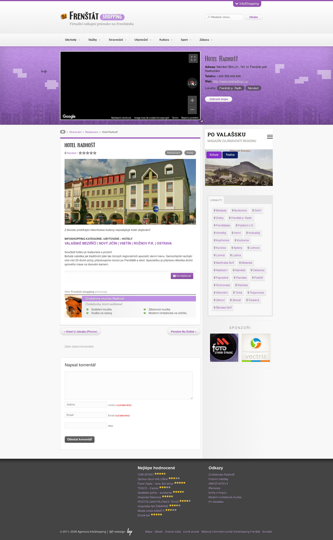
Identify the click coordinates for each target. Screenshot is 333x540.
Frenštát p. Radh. (230, 88)
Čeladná (253, 300)
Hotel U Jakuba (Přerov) (80, 331)
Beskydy (221, 210)
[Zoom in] (192, 100)
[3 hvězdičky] (87, 153)
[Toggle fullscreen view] (193, 58)
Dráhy (219, 218)
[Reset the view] (192, 83)
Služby (92, 39)
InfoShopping (249, 3)
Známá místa (173, 531)
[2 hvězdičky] (84, 153)
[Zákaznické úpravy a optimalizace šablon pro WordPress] (129, 531)
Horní (237, 233)
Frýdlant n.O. (245, 225)
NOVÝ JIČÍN (108, 243)
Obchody (71, 39)
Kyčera (237, 248)
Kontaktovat (183, 276)
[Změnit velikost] (200, 120)
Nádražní (221, 270)
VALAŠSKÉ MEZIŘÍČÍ (80, 243)
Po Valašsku (216, 502)
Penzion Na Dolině (184, 331)
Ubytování (141, 39)
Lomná (220, 255)
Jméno (120, 405)
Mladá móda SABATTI (151, 511)
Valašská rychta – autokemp (155, 492)
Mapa (148, 531)
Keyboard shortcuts (121, 118)
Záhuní (220, 300)
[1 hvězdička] (80, 153)
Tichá (238, 292)
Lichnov (254, 248)
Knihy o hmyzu (218, 492)
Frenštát (96, 16)
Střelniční (221, 292)
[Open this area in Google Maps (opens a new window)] (69, 117)
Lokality (216, 200)
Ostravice (258, 270)
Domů (62, 132)
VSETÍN (125, 243)
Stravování (116, 39)
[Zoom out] (192, 109)
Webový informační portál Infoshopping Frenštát (231, 531)
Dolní (257, 210)
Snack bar (144, 515)
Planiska (241, 277)
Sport (184, 39)
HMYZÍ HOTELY (218, 483)
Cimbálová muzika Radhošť (105, 298)
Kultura (164, 39)
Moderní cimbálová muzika (225, 497)
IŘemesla (214, 488)
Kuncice (220, 248)
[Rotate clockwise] (196, 83)
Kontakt (267, 531)
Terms (175, 118)
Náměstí (253, 88)
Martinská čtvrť (224, 262)
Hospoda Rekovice (149, 497)
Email (119, 415)
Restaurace (91, 132)
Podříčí (258, 277)
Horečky (220, 233)
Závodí (236, 300)
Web (110, 425)
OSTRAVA (164, 243)
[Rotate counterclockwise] (188, 83)
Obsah (159, 531)
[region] (130, 86)
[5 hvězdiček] (95, 153)
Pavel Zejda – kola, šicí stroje (156, 483)
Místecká (246, 262)
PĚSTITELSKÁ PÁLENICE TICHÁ (158, 502)
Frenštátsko (222, 225)
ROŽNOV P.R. (144, 243)
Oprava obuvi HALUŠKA (153, 479)
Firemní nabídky (218, 479)
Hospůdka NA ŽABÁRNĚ (153, 506)
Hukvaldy (254, 233)
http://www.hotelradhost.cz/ (231, 81)
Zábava (204, 39)
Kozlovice (242, 240)
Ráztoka (242, 285)
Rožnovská (222, 285)
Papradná (221, 277)
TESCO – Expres (148, 488)
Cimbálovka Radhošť (221, 474)
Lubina (236, 255)
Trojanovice (256, 292)
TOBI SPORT (146, 474)
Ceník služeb (191, 531)
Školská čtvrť (223, 307)
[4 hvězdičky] (91, 153)
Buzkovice (240, 210)
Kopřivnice (222, 240)
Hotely (190, 152)
